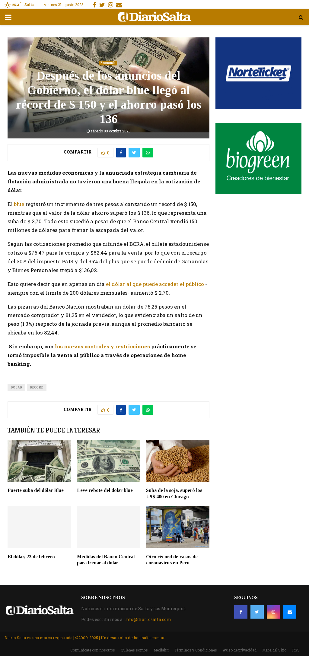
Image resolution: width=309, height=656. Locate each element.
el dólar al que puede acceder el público (155, 283)
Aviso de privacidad (239, 650)
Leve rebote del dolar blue (105, 490)
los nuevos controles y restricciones (102, 346)
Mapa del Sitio (274, 650)
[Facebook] (240, 612)
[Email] (289, 612)
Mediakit (161, 650)
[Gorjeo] (257, 612)
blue (18, 204)
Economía (108, 63)
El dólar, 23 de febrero (31, 556)
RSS (296, 650)
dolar (16, 387)
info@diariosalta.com (147, 619)
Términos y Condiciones (195, 650)
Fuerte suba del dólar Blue (36, 490)
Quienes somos (134, 650)
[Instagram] (273, 612)
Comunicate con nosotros (92, 650)
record (36, 387)
